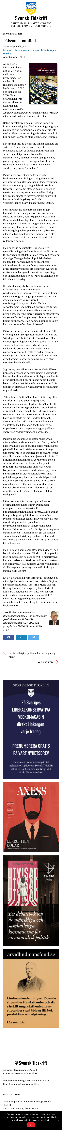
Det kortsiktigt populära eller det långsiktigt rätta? (32, 654)
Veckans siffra (45, 662)
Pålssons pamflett (19, 40)
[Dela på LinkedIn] (21, 637)
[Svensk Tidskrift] (31, 19)
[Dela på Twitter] (34, 637)
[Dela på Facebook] (9, 637)
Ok (31, 1125)
